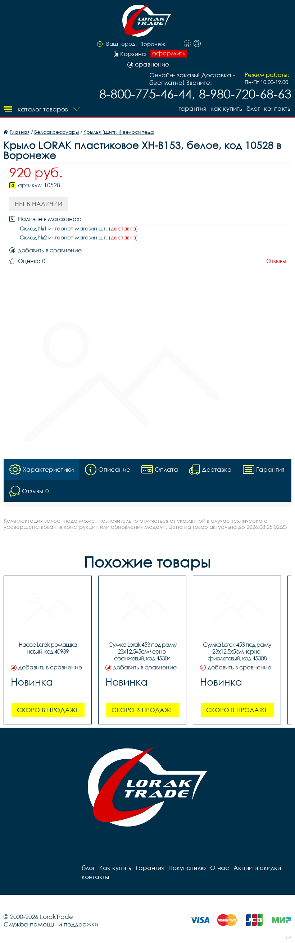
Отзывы (276, 261)
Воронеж (152, 44)
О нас (219, 867)
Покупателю (187, 867)
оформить (168, 53)
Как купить (226, 108)
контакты (277, 108)
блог (253, 108)
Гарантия (192, 108)
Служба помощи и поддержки (51, 924)
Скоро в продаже (48, 710)
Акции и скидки (257, 867)
